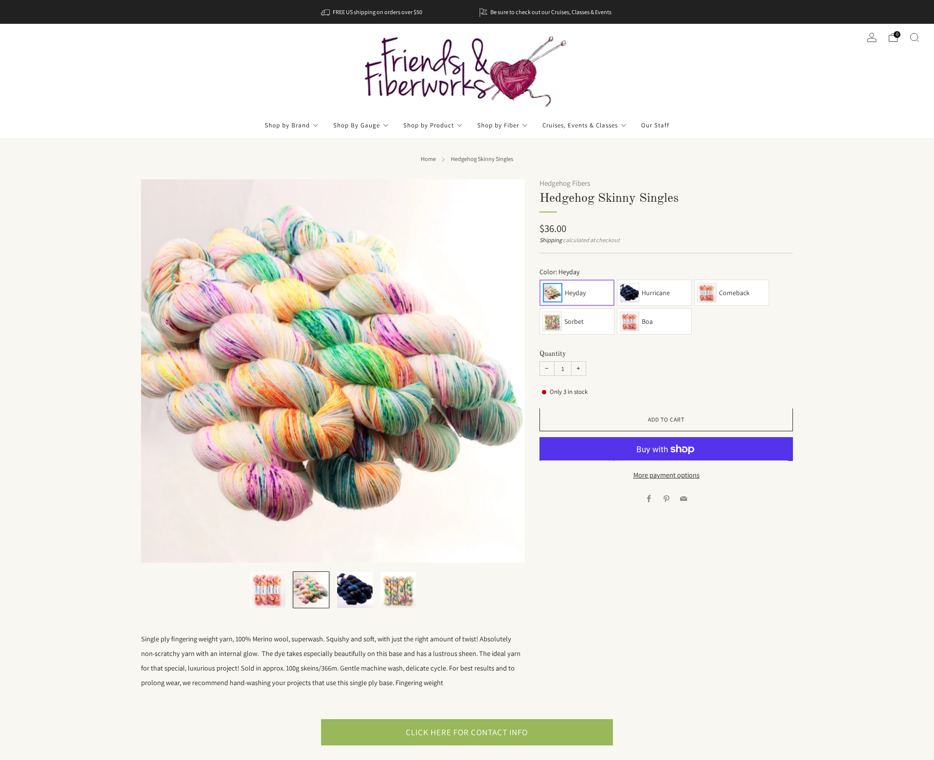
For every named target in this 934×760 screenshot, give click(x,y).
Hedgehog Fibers (564, 183)
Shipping (550, 241)
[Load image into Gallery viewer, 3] (355, 589)
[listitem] (372, 12)
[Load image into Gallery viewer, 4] (398, 589)
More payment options (666, 474)
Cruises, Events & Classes (580, 125)
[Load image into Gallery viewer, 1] (268, 589)
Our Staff (655, 125)
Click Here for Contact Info (467, 732)
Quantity (552, 354)
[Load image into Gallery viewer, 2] (311, 589)
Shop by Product (428, 125)
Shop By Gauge (356, 125)
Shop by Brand (287, 125)
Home (428, 159)
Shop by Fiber (498, 125)
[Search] (914, 37)
